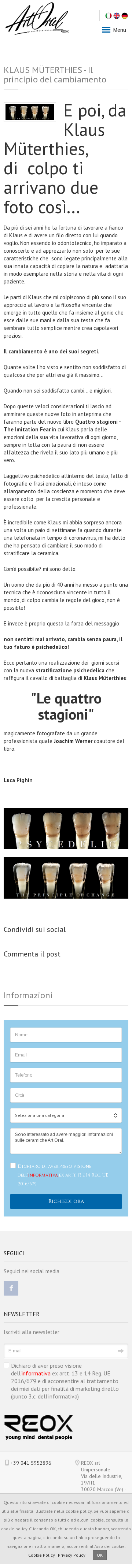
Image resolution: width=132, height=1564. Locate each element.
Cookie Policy (41, 1555)
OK (100, 1555)
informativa (43, 1175)
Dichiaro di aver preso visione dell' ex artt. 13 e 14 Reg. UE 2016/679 (63, 1175)
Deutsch (124, 15)
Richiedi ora (66, 1201)
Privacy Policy (71, 1555)
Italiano (108, 15)
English (116, 15)
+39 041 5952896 (31, 1463)
